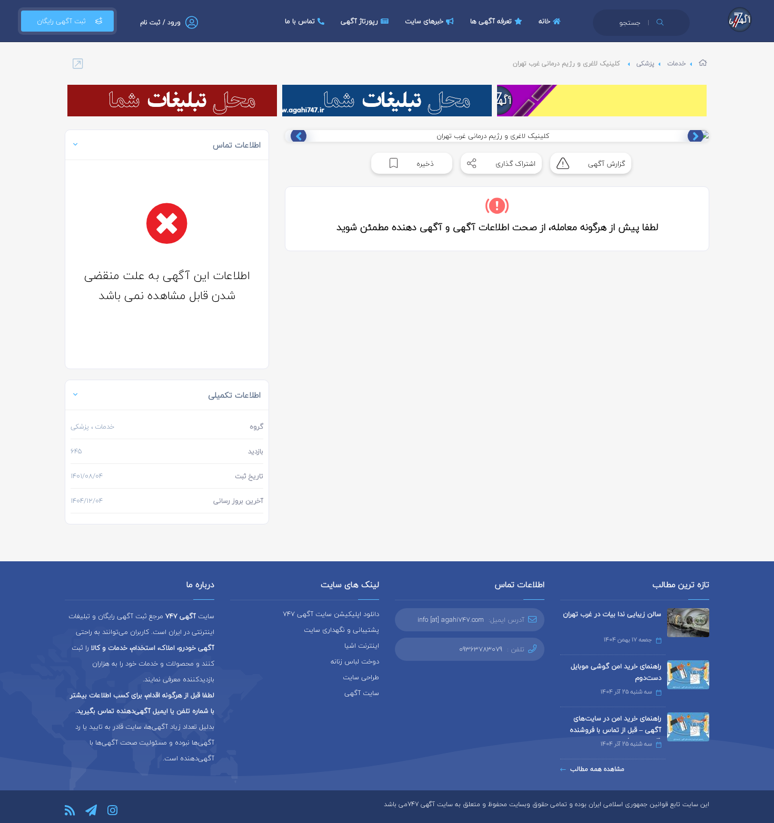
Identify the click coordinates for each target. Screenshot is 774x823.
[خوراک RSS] (70, 810)
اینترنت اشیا (361, 645)
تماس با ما (300, 21)
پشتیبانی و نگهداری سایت (341, 630)
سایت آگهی (361, 693)
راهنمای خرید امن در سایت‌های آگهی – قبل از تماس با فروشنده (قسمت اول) (615, 729)
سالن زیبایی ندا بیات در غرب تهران (612, 614)
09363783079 (480, 649)
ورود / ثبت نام (160, 22)
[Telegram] (91, 810)
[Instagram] (112, 810)
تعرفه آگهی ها (491, 21)
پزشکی (645, 63)
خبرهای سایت (424, 21)
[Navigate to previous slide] (695, 136)
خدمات (676, 63)
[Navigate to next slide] (298, 136)
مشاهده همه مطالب (597, 769)
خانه (544, 21)
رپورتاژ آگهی (359, 21)
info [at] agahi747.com (451, 620)
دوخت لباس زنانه (355, 661)
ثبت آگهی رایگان (61, 21)
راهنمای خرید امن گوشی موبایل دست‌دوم (616, 671)
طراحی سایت (361, 677)
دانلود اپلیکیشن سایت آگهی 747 (331, 614)
